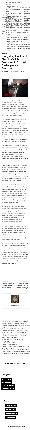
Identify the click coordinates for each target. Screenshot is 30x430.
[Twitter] (7, 75)
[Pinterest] (11, 75)
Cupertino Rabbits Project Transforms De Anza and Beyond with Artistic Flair (22, 286)
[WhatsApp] (14, 75)
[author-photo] (15, 303)
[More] (18, 75)
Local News (9, 50)
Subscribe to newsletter (15, 363)
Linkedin (10, 417)
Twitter (10, 409)
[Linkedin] (2, 417)
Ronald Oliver (6, 71)
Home (3, 50)
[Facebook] (3, 75)
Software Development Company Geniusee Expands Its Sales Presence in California (8, 286)
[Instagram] (2, 413)
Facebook (11, 406)
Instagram (11, 413)
